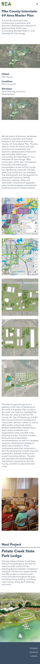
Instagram (34, 648)
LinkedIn (33, 656)
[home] (6, 4)
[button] (37, 4)
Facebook (34, 652)
